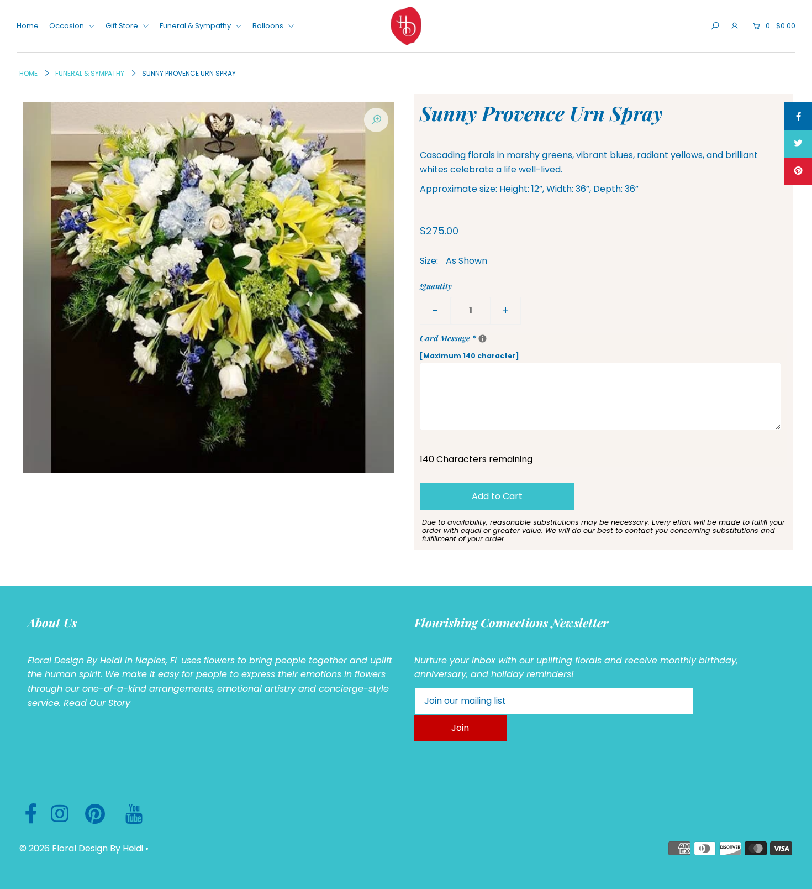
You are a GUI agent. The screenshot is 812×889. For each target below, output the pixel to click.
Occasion (67, 25)
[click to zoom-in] (376, 120)
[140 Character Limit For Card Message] (482, 338)
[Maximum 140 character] (507, 346)
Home (28, 25)
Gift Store (123, 25)
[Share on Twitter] (798, 144)
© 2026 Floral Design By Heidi (81, 848)
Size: (429, 260)
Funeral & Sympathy (196, 25)
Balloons (268, 25)
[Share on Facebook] (798, 116)
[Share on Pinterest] (798, 171)
